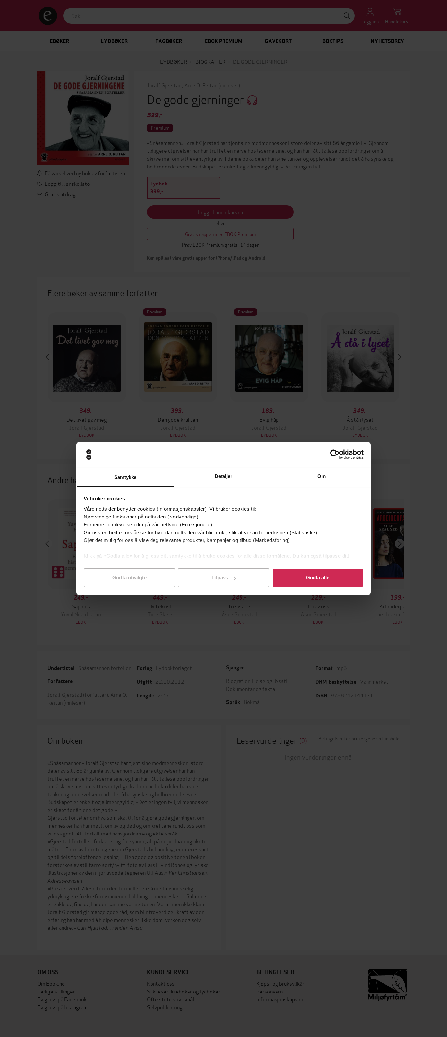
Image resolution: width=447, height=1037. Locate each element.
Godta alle (318, 577)
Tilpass (219, 577)
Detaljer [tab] (224, 476)
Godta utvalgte (129, 577)
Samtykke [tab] (125, 477)
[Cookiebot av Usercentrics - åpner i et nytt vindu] (335, 455)
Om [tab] (321, 476)
